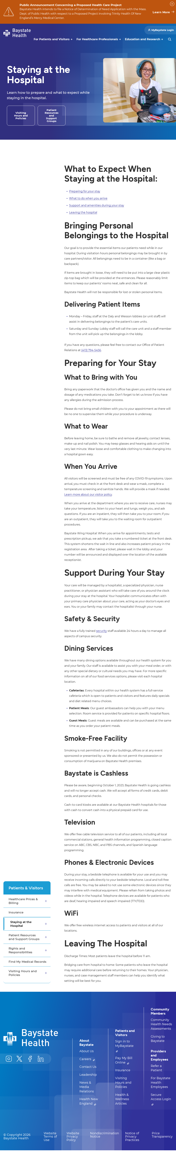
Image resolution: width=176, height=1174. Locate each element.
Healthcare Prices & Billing (23, 901)
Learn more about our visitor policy (88, 494)
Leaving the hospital (83, 212)
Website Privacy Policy (73, 1136)
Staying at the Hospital (21, 923)
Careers (85, 1059)
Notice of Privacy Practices (132, 1136)
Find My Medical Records (27, 961)
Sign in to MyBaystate (124, 1043)
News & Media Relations (86, 1087)
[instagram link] (9, 1058)
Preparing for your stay (84, 191)
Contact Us (87, 1067)
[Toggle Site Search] (170, 39)
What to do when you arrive (88, 198)
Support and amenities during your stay (96, 205)
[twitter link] (19, 1058)
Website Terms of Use (50, 1136)
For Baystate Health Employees (160, 1082)
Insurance (16, 912)
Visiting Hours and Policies (23, 973)
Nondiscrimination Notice (104, 1135)
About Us (86, 1051)
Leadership (88, 1075)
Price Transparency (162, 1135)
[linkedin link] (41, 1058)
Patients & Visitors (26, 888)
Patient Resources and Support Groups (24, 937)
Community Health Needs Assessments (161, 1024)
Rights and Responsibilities (20, 950)
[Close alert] (172, 4)
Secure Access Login (161, 1097)
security (101, 631)
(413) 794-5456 (91, 350)
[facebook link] (30, 1058)
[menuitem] (51, 39)
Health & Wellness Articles (122, 1099)
